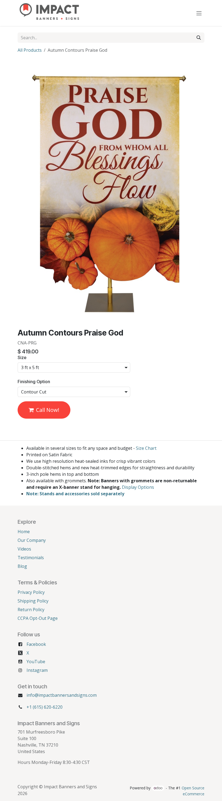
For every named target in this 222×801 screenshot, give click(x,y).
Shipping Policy (33, 601)
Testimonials (31, 558)
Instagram (37, 670)
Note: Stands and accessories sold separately (75, 494)
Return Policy (31, 610)
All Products (30, 50)
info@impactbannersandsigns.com (62, 695)
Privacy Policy (31, 592)
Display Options (138, 487)
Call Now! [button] (47, 409)
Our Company (32, 540)
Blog (22, 566)
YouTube (36, 662)
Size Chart (146, 448)
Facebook (36, 644)
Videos (24, 549)
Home (24, 532)
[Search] (198, 37)
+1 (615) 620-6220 (45, 707)
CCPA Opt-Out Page (38, 618)
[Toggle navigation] (199, 13)
